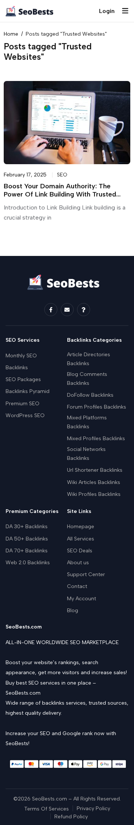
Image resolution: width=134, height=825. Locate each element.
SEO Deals (79, 551)
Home (11, 34)
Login (107, 10)
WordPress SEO (25, 415)
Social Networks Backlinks (86, 453)
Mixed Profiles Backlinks (96, 438)
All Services (80, 539)
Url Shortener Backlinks (94, 470)
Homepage (80, 526)
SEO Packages (23, 379)
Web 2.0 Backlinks (28, 562)
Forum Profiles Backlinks (96, 407)
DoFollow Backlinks (90, 395)
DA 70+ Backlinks (27, 551)
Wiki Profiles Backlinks (94, 494)
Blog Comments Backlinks (87, 378)
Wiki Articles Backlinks (93, 482)
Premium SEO (22, 403)
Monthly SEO (21, 356)
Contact (77, 586)
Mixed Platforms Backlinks (87, 422)
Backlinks (17, 367)
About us (78, 562)
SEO (62, 175)
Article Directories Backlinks (88, 359)
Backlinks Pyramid (28, 391)
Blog (72, 610)
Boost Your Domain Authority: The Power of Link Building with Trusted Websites (60, 194)
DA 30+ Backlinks (27, 526)
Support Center (86, 574)
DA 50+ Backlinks (27, 539)
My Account (81, 598)
